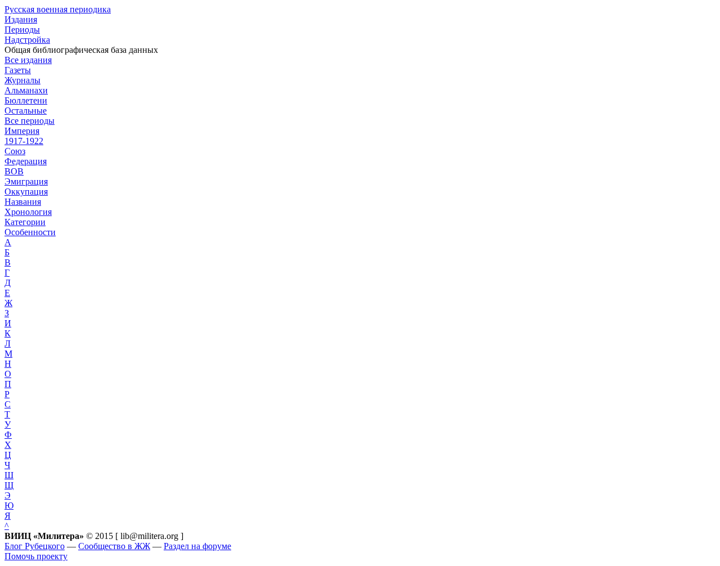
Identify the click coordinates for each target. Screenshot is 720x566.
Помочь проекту (36, 556)
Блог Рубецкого (34, 546)
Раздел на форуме (197, 546)
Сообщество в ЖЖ (114, 546)
